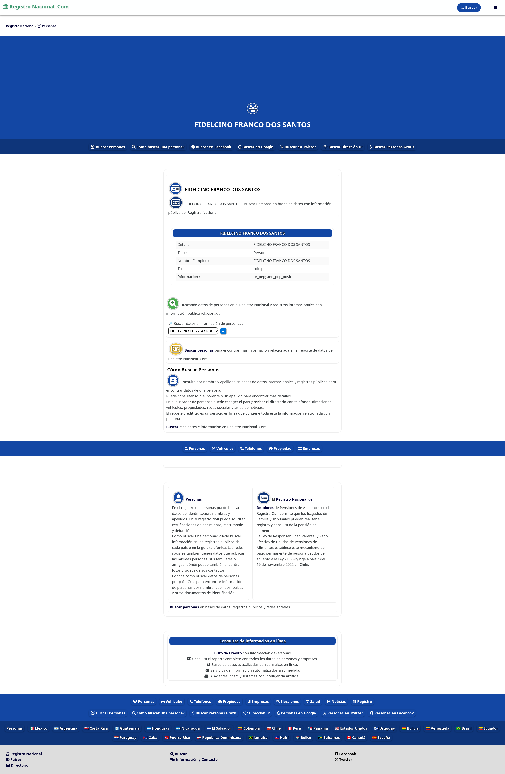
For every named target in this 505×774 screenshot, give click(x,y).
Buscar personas (199, 350)
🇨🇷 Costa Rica (96, 728)
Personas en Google (298, 713)
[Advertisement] (252, 71)
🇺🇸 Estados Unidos (351, 728)
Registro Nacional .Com (38, 6)
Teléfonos (253, 448)
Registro (364, 701)
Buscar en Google (257, 146)
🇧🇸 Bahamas (329, 737)
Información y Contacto (196, 759)
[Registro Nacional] (495, 7)
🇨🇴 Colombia (249, 728)
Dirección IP (259, 713)
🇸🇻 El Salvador (219, 728)
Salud (314, 701)
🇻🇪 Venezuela (437, 728)
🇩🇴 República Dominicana (219, 737)
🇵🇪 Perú (294, 728)
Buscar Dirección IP (344, 146)
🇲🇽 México (38, 728)
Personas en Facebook (393, 713)
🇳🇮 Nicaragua (188, 728)
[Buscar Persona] (223, 331)
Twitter (345, 759)
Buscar (470, 7)
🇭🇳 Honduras (158, 728)
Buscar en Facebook (213, 146)
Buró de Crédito (228, 653)
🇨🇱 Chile (274, 728)
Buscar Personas (110, 146)
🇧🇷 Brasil (463, 728)
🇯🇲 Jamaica (258, 737)
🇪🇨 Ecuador (488, 728)
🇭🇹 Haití (281, 737)
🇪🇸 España (381, 737)
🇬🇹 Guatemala (127, 728)
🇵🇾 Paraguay (125, 737)
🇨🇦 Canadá (356, 737)
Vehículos (224, 448)
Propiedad (282, 448)
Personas (196, 448)
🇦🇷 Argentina (65, 728)
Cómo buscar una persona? (160, 146)
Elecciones (289, 701)
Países (15, 759)
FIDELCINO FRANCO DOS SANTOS (252, 233)
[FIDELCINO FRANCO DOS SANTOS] (252, 108)
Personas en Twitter (344, 713)
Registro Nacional (25, 754)
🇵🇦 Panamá (318, 728)
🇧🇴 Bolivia (410, 728)
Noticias (338, 701)
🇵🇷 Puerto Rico (177, 737)
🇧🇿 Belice (303, 737)
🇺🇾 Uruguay (384, 728)
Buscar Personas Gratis (393, 146)
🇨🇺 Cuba (150, 737)
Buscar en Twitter (300, 146)
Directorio (19, 765)
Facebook (347, 754)
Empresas (311, 448)
